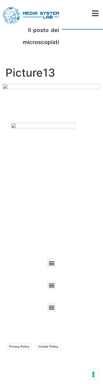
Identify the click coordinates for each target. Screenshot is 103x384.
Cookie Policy (48, 346)
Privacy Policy (19, 346)
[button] (51, 262)
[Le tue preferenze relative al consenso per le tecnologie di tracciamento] (93, 374)
